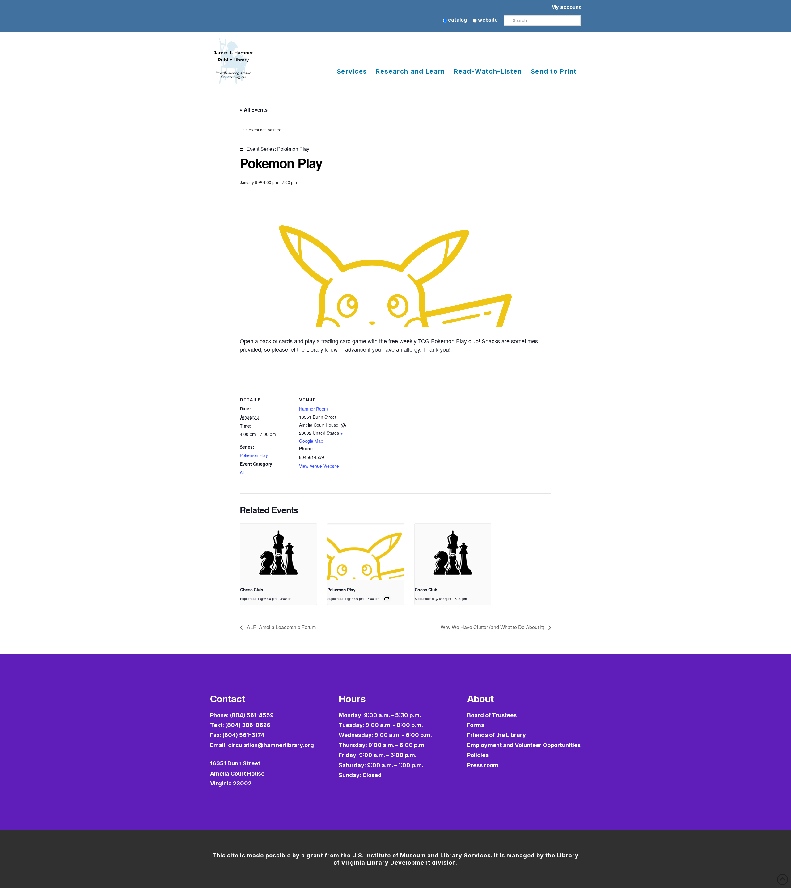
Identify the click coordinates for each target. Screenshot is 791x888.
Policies (478, 755)
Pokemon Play (341, 589)
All (242, 472)
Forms (475, 725)
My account (566, 7)
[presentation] (278, 552)
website (487, 20)
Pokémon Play (254, 455)
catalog (457, 20)
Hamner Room (313, 409)
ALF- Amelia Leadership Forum (281, 627)
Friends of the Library (496, 735)
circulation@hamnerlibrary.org (271, 745)
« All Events (254, 109)
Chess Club (251, 589)
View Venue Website (319, 466)
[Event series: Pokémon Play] (386, 598)
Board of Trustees (492, 715)
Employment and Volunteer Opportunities (524, 745)
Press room (482, 765)
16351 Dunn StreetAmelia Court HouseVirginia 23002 (237, 773)
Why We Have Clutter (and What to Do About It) (493, 627)
